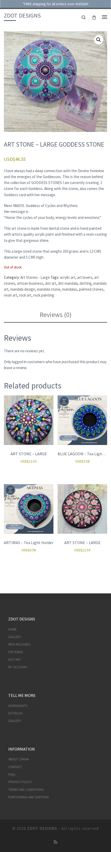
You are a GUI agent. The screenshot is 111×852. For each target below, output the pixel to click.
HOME (12, 629)
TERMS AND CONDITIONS (26, 789)
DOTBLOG (15, 713)
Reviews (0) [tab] (56, 314)
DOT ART (14, 659)
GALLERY (14, 637)
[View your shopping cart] (94, 17)
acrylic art (67, 277)
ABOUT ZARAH (18, 759)
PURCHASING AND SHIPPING (28, 797)
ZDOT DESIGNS (42, 828)
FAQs (11, 774)
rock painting (43, 295)
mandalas (69, 289)
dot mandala (68, 283)
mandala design (22, 289)
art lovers (84, 277)
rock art (25, 295)
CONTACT (15, 767)
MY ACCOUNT (17, 667)
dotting (86, 283)
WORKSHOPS (17, 706)
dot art (50, 283)
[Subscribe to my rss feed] (55, 842)
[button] (98, 39)
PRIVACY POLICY (20, 782)
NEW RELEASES (19, 644)
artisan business (30, 283)
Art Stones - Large (35, 277)
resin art (10, 295)
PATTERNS (15, 652)
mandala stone (48, 289)
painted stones (91, 289)
